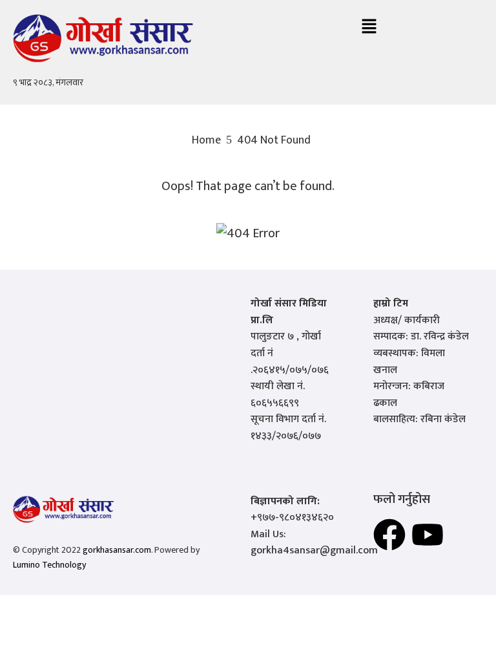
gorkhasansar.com (117, 549)
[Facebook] (389, 534)
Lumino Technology (49, 564)
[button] (368, 27)
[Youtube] (427, 534)
